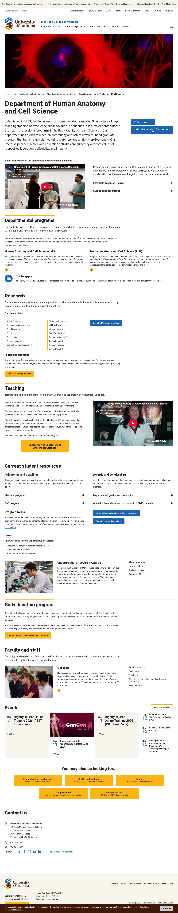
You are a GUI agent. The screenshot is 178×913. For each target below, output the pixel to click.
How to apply (135, 566)
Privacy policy (134, 902)
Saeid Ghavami (13, 329)
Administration (136, 667)
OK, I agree (166, 908)
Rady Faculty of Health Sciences (29, 94)
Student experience (75, 26)
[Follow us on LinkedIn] (39, 851)
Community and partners (117, 26)
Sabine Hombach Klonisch (18, 345)
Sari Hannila (12, 337)
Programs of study (50, 26)
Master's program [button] (15, 495)
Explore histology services (19, 374)
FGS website (10, 527)
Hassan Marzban (56, 345)
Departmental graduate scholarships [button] (113, 495)
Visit (148, 11)
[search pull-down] (171, 26)
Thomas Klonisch (57, 321)
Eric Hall (10, 333)
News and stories (132, 11)
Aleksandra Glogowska (17, 325)
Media (123, 883)
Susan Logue (55, 341)
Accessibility (167, 883)
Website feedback (165, 902)
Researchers (134, 685)
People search (135, 883)
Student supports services (19, 549)
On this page (142, 122)
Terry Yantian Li (56, 333)
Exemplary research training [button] (108, 183)
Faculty (132, 675)
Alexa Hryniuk (13, 341)
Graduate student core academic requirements (28, 546)
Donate (169, 11)
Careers (114, 883)
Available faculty (136, 570)
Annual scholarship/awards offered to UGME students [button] (123, 503)
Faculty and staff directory (61, 852)
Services (133, 671)
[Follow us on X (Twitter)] (19, 852)
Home (8, 94)
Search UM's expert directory (106, 323)
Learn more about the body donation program (28, 635)
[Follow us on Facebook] (24, 852)
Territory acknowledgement (16, 11)
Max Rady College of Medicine (59, 21)
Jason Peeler (55, 349)
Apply (158, 11)
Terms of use (149, 902)
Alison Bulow (12, 321)
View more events (162, 707)
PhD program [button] (12, 503)
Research (95, 26)
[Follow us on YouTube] (34, 851)
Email (118, 11)
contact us (10, 524)
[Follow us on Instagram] (29, 852)
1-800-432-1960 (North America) (50, 893)
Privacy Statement (15, 910)
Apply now (133, 574)
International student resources (21, 553)
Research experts (151, 883)
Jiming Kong (55, 329)
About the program (137, 562)
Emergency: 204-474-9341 (47, 896)
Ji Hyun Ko (54, 325)
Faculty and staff (95, 11)
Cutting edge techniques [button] (106, 190)
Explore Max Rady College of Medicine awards (116, 513)
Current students (77, 11)
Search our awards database (109, 521)
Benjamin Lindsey (57, 337)
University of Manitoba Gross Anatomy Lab (152, 130)
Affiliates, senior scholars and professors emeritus (147, 680)
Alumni (109, 11)
